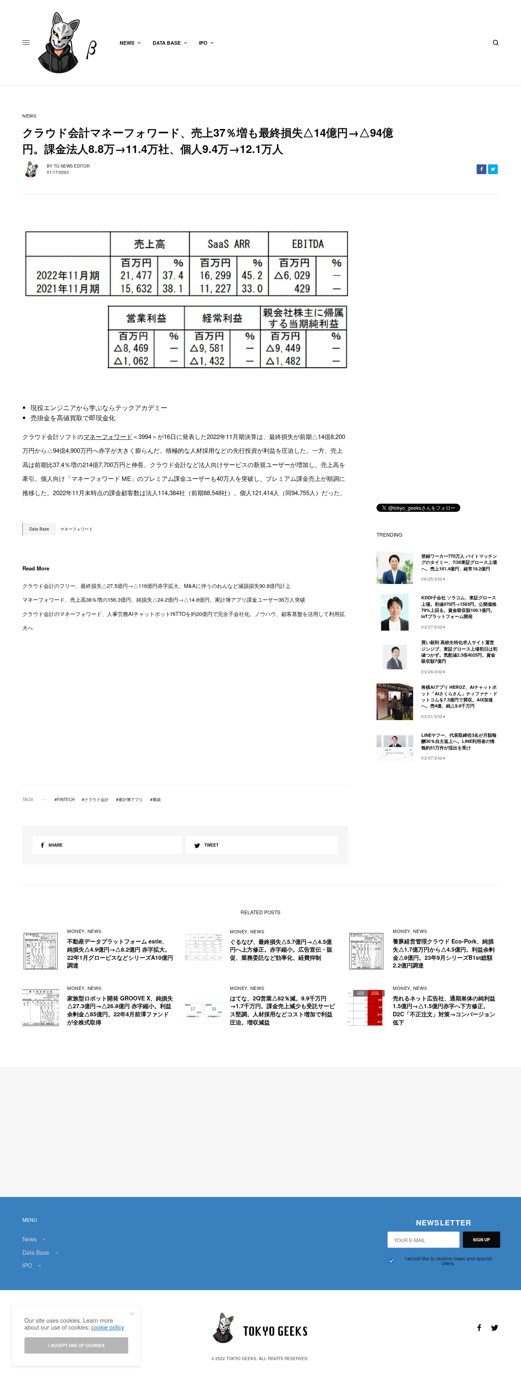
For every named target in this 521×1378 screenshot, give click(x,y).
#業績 (155, 799)
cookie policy (107, 1327)
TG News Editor (72, 166)
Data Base (35, 1252)
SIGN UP (481, 1240)
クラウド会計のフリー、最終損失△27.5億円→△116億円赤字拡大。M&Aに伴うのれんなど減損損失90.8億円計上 (156, 586)
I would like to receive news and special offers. (448, 1261)
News (29, 116)
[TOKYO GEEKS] (71, 42)
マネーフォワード (107, 436)
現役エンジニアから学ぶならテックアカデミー (99, 407)
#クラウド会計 (95, 799)
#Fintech (64, 799)
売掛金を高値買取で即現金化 (73, 417)
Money (76, 931)
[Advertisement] (185, 721)
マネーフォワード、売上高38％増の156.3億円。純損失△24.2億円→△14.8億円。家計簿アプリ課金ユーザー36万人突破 (163, 599)
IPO (27, 1265)
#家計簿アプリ (129, 799)
